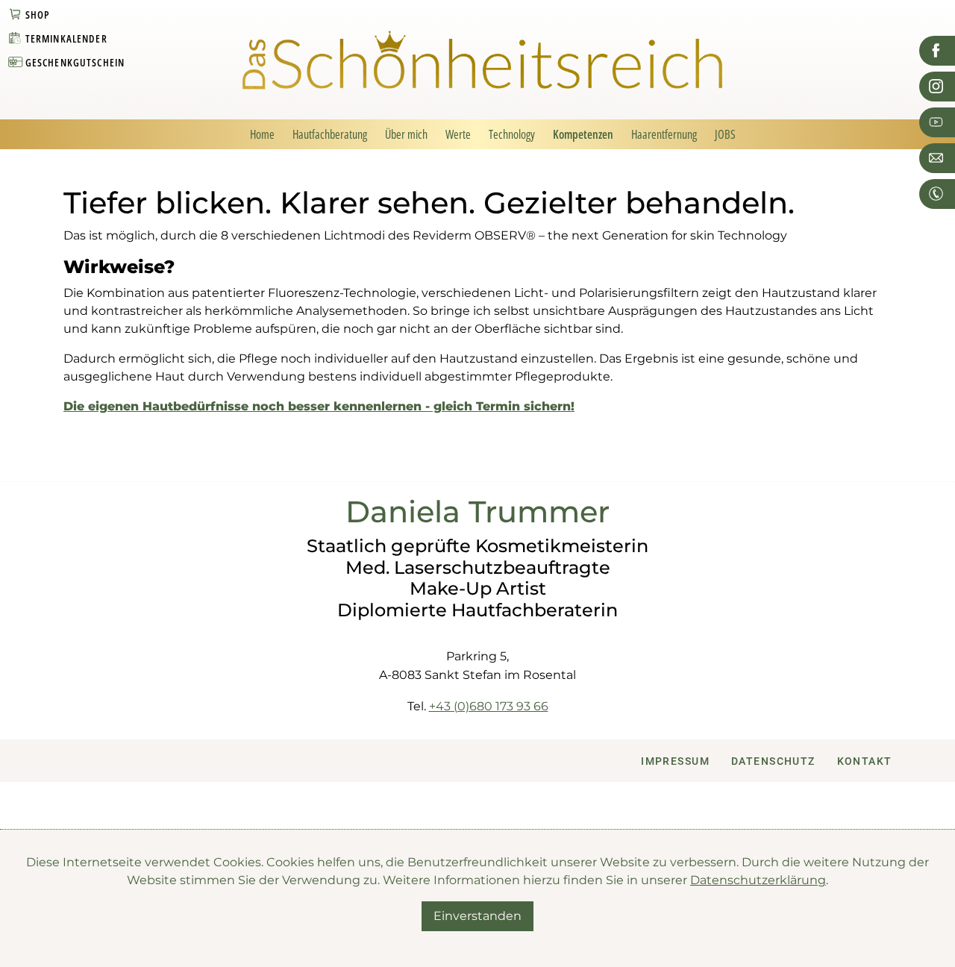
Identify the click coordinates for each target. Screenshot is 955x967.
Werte (458, 134)
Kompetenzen (583, 134)
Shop (38, 14)
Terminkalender (66, 38)
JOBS (725, 134)
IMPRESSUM (675, 761)
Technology (512, 134)
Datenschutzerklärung (758, 880)
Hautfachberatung (329, 134)
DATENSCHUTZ (773, 761)
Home (262, 134)
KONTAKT (864, 761)
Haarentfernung (664, 134)
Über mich (406, 134)
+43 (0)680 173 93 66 (488, 706)
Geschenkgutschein (75, 62)
